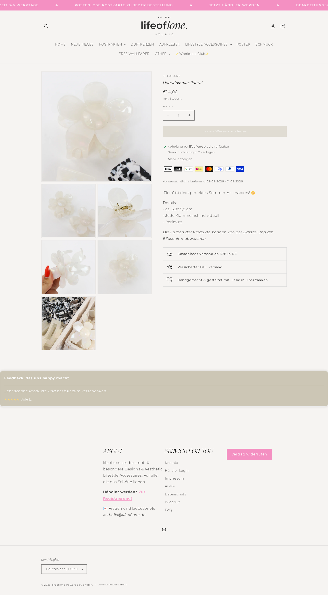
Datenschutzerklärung (113, 584)
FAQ (168, 510)
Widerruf (172, 502)
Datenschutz (175, 494)
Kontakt (171, 463)
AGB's (170, 486)
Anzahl (168, 106)
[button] (46, 26)
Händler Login (177, 471)
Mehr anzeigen (180, 159)
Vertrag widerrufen (249, 454)
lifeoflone (58, 584)
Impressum (174, 478)
